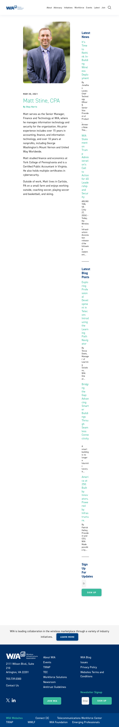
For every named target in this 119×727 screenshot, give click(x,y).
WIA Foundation (58, 722)
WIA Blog (85, 657)
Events (89, 7)
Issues (84, 662)
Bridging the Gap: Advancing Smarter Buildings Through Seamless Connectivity (85, 413)
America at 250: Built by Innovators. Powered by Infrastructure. (85, 498)
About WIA (49, 657)
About (49, 7)
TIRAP (46, 667)
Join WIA (52, 701)
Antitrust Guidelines (54, 687)
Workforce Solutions (55, 677)
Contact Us (12, 685)
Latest (97, 7)
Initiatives (68, 7)
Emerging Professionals (86, 722)
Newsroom (49, 682)
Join (103, 7)
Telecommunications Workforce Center (79, 718)
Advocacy (58, 7)
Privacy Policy (88, 667)
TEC (45, 672)
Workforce (79, 7)
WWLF (31, 722)
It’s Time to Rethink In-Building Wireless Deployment (85, 60)
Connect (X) (42, 718)
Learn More (67, 637)
